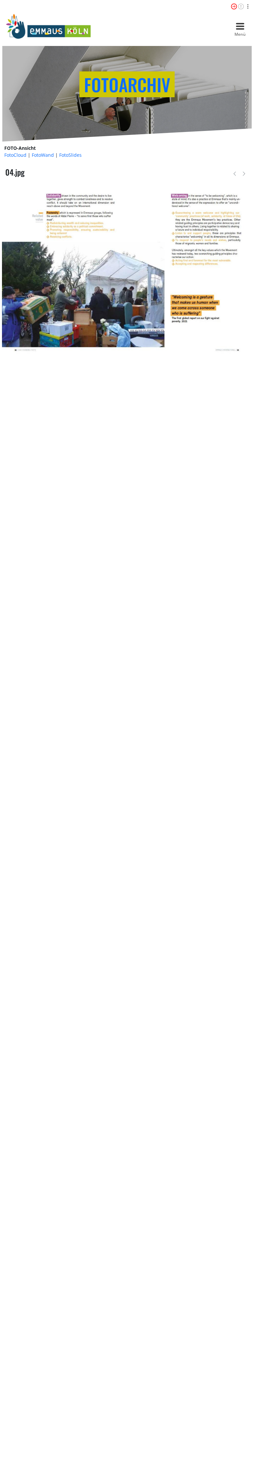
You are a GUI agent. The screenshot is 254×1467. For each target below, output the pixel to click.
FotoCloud (15, 155)
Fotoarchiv (127, 84)
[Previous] (234, 173)
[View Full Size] (127, 269)
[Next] (244, 173)
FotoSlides (70, 155)
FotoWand (43, 155)
